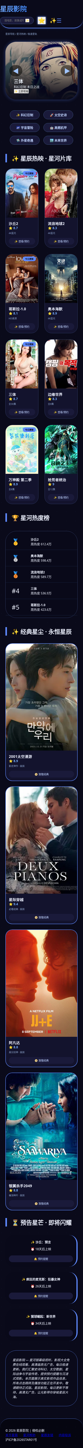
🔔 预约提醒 (41, 1259)
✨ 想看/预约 (21, 241)
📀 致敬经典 (42, 774)
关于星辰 (11, 1435)
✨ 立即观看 (21, 91)
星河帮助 (29, 1435)
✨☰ (56, 21)
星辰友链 (47, 1435)
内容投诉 (65, 1435)
